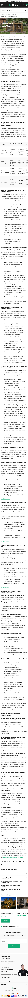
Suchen (25, 10)
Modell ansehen (5, 499)
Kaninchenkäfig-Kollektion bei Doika (13, 857)
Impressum (14, 974)
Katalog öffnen (2, 5)
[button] (1, 1)
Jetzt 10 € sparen (14, 945)
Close (14, 977)
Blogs (8, 14)
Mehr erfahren (5, 916)
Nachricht (14, 14)
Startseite (3, 14)
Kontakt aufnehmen (6, 974)
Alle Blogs (5, 920)
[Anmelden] (23, 5)
